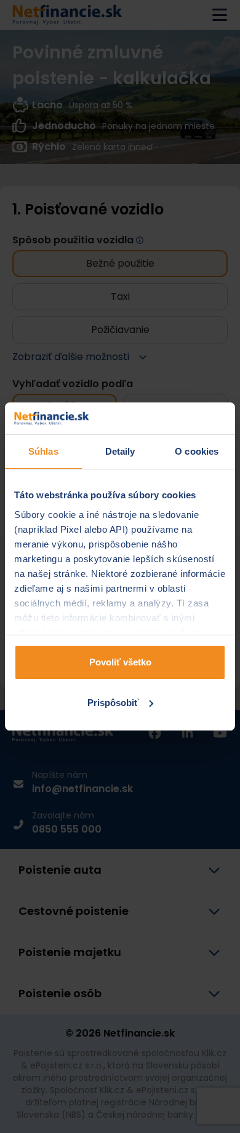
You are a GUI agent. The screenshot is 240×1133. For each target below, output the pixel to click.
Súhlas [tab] (43, 451)
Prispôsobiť (112, 702)
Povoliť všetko (120, 662)
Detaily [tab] (120, 451)
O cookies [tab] (196, 451)
